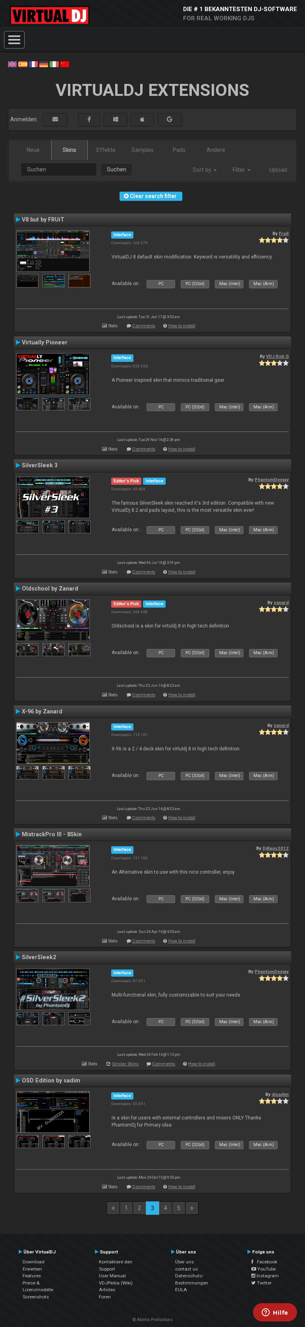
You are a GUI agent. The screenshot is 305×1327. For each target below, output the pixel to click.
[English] (12, 63)
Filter (240, 170)
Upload (278, 170)
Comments (143, 325)
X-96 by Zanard (42, 711)
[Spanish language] (22, 63)
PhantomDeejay (272, 479)
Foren (105, 1297)
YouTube (266, 1269)
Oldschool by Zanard (50, 588)
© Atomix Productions (153, 1319)
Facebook (265, 1262)
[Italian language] (54, 63)
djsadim (280, 1094)
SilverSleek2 (39, 957)
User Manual (112, 1275)
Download (33, 1262)
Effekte (106, 150)
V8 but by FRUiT (43, 219)
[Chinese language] (64, 63)
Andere (216, 150)
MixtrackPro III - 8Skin (52, 834)
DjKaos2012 (276, 848)
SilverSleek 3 (40, 465)
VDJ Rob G (277, 356)
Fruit (284, 233)
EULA (181, 1289)
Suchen (116, 169)
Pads (179, 150)
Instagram (267, 1275)
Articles (107, 1289)
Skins (69, 150)
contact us (186, 1269)
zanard (281, 602)
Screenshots (36, 1297)
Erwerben (32, 1269)
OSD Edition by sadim (51, 1080)
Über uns (184, 1262)
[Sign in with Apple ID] (142, 119)
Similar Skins (125, 1064)
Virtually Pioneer (45, 342)
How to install (181, 325)
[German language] (43, 63)
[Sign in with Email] (55, 119)
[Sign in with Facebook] (89, 119)
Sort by (203, 170)
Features (32, 1275)
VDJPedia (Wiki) (116, 1283)
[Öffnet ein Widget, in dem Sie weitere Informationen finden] (275, 1313)
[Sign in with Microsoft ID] (115, 119)
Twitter (264, 1283)
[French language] (33, 63)
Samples (142, 150)
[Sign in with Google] (169, 119)
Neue (33, 150)
